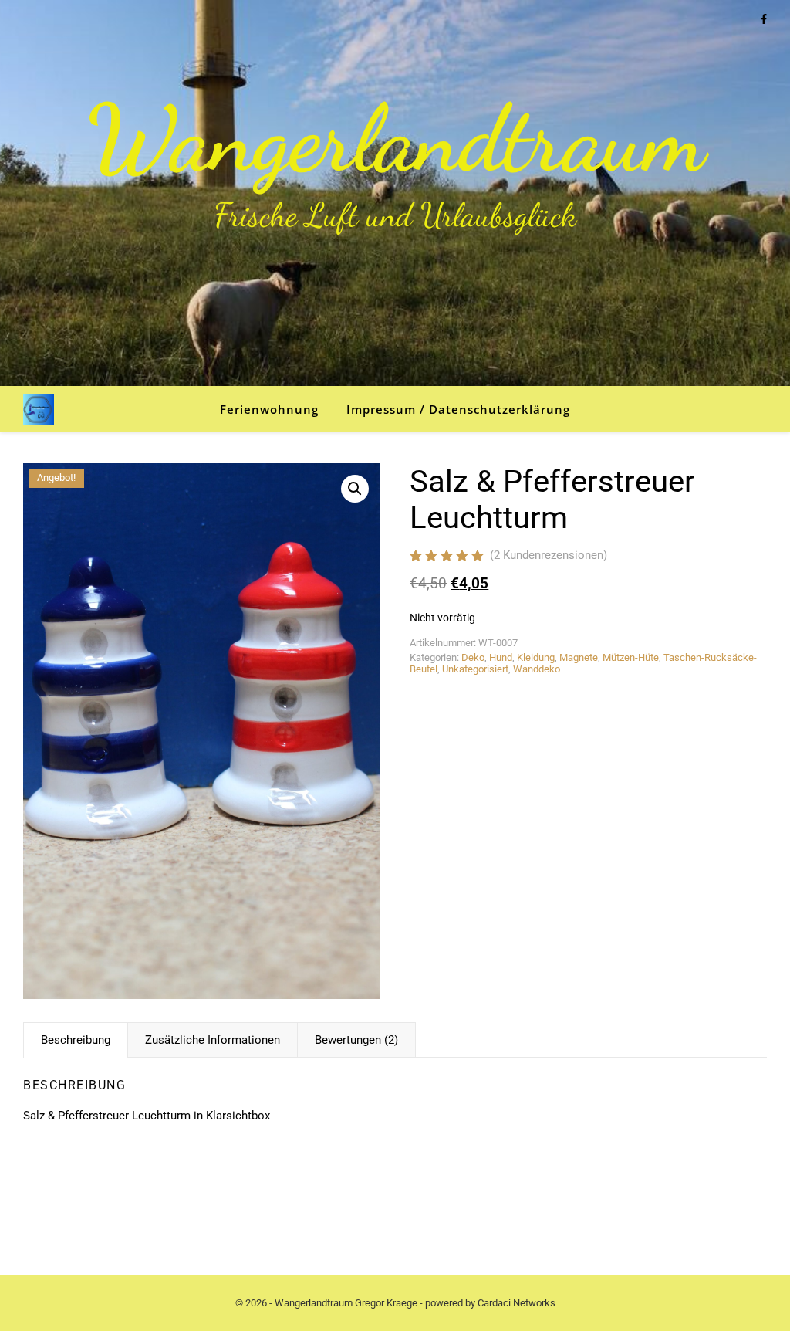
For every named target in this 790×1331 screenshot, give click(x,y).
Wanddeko (536, 669)
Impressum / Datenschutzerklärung (458, 409)
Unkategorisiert (475, 669)
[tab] (75, 1040)
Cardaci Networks (516, 1303)
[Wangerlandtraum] (38, 409)
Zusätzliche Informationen (212, 1040)
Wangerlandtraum (395, 139)
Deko (472, 657)
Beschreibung (75, 1040)
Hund (500, 657)
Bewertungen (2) (356, 1040)
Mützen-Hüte (631, 657)
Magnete (578, 657)
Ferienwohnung (269, 409)
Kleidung (536, 657)
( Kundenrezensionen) (548, 555)
